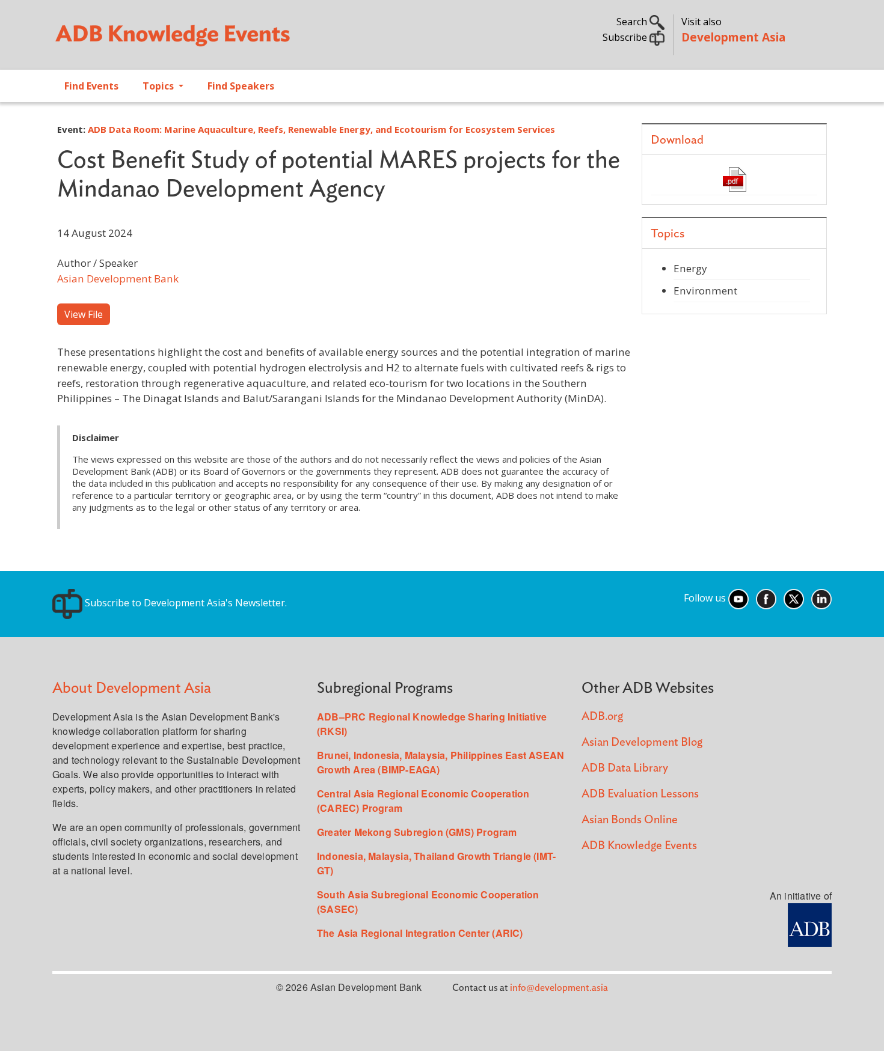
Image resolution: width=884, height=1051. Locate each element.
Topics (159, 86)
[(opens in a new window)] (810, 924)
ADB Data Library (625, 768)
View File (83, 314)
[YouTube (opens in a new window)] (738, 598)
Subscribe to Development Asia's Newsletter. (184, 602)
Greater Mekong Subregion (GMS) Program (417, 832)
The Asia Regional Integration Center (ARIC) (420, 933)
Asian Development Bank (118, 278)
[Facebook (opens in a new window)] (766, 598)
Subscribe (626, 37)
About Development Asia (131, 688)
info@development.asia (559, 988)
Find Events (91, 86)
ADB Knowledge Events (639, 845)
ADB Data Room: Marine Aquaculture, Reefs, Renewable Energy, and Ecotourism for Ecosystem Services (321, 129)
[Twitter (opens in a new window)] (794, 598)
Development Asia (733, 37)
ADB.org (602, 716)
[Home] (241, 40)
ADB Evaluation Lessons (640, 794)
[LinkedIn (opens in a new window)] (821, 598)
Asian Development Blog (642, 742)
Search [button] (632, 21)
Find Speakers (240, 86)
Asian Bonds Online (630, 820)
